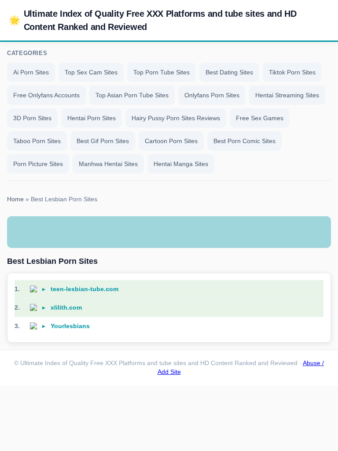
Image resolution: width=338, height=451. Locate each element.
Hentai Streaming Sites (287, 95)
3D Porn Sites (32, 118)
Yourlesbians (70, 325)
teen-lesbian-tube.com (84, 288)
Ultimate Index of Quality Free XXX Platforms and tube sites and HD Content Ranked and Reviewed (152, 20)
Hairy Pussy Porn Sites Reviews (176, 118)
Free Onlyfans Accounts (46, 95)
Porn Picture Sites (38, 163)
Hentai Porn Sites (91, 118)
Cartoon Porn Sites (171, 140)
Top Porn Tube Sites (161, 72)
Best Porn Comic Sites (244, 140)
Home (15, 199)
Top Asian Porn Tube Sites (132, 95)
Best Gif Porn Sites (103, 140)
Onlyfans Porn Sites (211, 95)
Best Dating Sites (229, 72)
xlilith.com (66, 307)
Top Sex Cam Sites (91, 72)
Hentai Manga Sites (181, 163)
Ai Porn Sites (31, 72)
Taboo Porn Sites (37, 140)
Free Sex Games (259, 118)
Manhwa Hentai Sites (108, 163)
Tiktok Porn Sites (292, 72)
